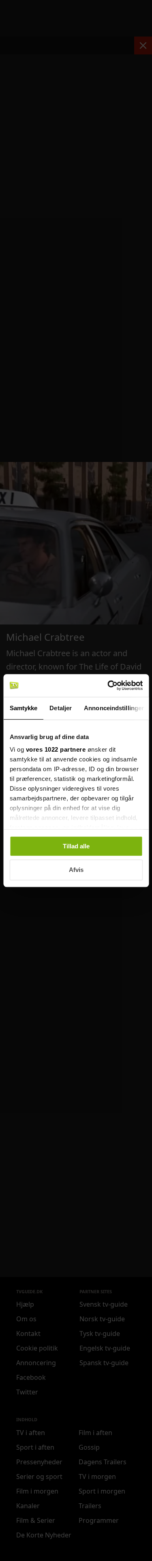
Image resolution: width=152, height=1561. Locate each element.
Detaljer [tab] (60, 708)
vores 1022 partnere (56, 749)
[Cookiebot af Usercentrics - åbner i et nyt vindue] (108, 685)
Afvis (76, 870)
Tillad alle (76, 846)
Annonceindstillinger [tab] (114, 708)
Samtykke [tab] (23, 708)
